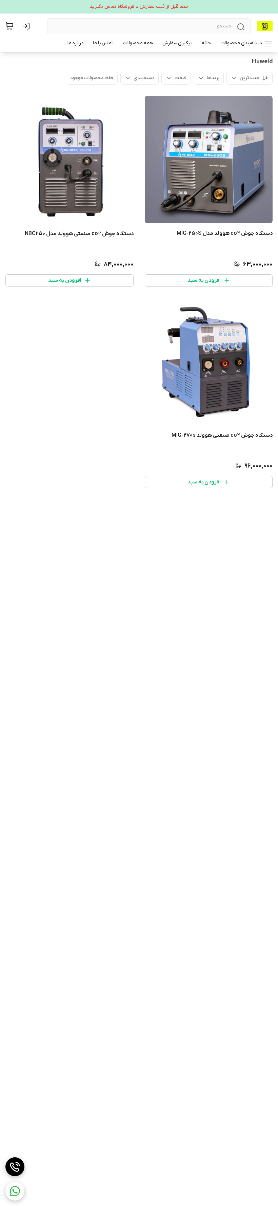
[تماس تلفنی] (14, 1166)
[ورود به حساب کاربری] (27, 26)
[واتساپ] (14, 1191)
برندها (213, 78)
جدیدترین (249, 78)
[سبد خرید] (9, 26)
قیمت (180, 78)
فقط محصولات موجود (91, 78)
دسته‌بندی (144, 78)
